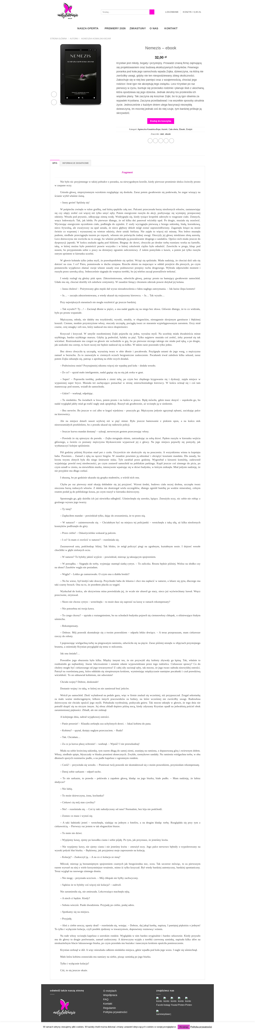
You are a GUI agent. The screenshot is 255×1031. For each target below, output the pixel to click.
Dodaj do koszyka (160, 121)
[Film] (54, 94)
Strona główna (58, 39)
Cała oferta (173, 129)
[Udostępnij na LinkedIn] (171, 140)
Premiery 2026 (115, 28)
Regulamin (109, 1007)
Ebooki (182, 129)
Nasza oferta (87, 28)
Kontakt (171, 28)
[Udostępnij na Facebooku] (150, 140)
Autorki (74, 39)
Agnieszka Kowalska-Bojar (96, 39)
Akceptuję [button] (183, 1027)
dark (162, 134)
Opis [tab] (54, 163)
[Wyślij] (151, 11)
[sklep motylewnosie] (67, 12)
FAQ (105, 999)
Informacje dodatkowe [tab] (75, 163)
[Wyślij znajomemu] (160, 140)
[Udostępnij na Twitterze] (155, 140)
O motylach (110, 990)
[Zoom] (54, 102)
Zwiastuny (138, 28)
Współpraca (110, 995)
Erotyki (189, 129)
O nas (154, 28)
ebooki (168, 134)
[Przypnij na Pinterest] (166, 140)
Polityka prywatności (115, 1012)
